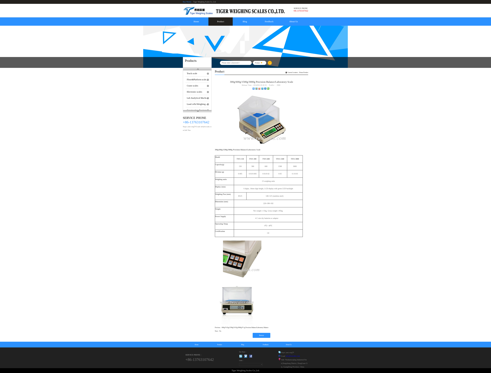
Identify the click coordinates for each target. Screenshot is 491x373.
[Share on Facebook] (265, 89)
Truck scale (192, 73)
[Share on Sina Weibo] (259, 89)
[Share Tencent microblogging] (262, 89)
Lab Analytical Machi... (197, 98)
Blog (245, 21)
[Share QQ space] (256, 89)
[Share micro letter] (268, 89)
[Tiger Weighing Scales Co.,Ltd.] (234, 10)
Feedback (269, 21)
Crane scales (192, 85)
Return (261, 335)
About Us (293, 21)
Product (220, 21)
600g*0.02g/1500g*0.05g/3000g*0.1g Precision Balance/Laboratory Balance (245, 327)
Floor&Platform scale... (197, 79)
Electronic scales (194, 92)
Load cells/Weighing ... (197, 104)
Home (196, 21)
